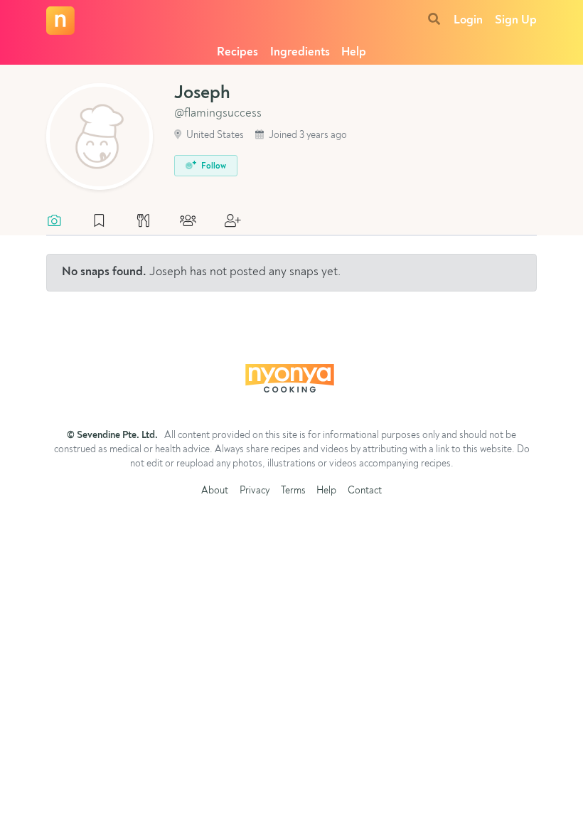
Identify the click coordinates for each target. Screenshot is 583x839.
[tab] (61, 222)
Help (353, 52)
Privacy (254, 491)
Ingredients (300, 52)
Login (468, 20)
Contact (365, 491)
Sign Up (516, 20)
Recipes (237, 52)
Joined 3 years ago (307, 135)
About (214, 491)
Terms (293, 491)
